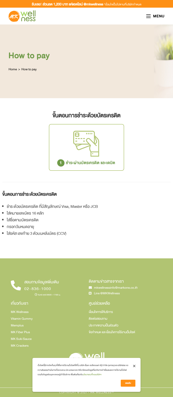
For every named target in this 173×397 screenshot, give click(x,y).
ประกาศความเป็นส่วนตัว (103, 325)
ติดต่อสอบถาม (98, 318)
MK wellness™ (102, 392)
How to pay (29, 69)
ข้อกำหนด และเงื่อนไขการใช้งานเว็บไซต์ (112, 332)
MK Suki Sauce (21, 339)
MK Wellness (20, 312)
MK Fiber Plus (20, 332)
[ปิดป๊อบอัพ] (134, 366)
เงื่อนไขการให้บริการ (101, 312)
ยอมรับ (128, 383)
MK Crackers (20, 345)
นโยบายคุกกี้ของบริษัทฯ (92, 374)
